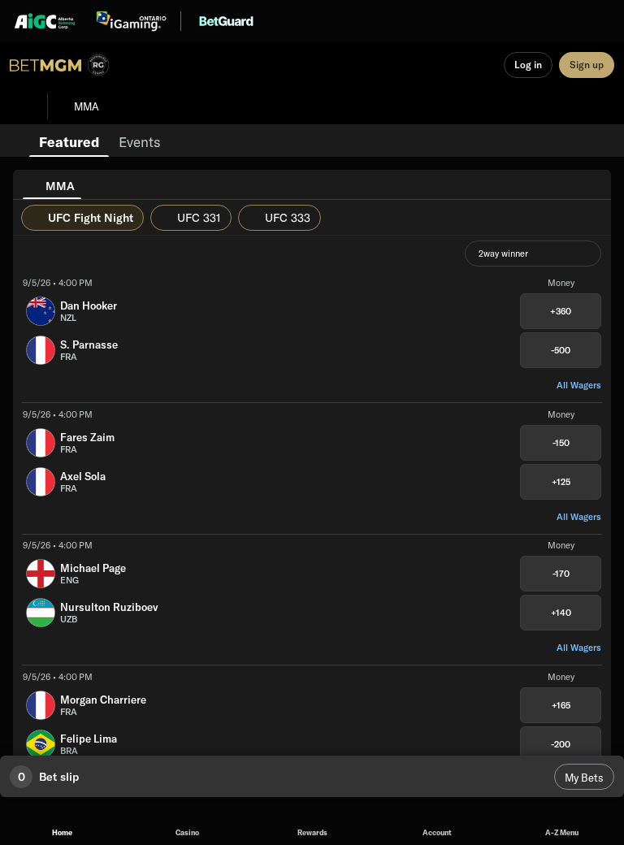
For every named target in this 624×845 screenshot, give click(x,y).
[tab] (69, 140)
